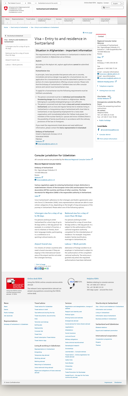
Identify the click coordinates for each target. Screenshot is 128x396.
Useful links (68, 360)
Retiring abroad (40, 361)
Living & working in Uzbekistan (44, 20)
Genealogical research (72, 345)
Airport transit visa (43, 244)
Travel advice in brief (41, 309)
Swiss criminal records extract (74, 342)
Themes (98, 345)
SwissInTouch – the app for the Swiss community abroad (77, 376)
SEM (36, 196)
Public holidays (104, 120)
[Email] (47, 268)
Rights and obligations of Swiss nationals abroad (48, 372)
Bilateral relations (101, 327)
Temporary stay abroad (42, 355)
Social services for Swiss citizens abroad (77, 324)
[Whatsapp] (45, 268)
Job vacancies (8, 316)
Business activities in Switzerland (106, 319)
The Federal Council (14, 3)
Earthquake (38, 325)
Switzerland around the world (48, 3)
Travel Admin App (40, 340)
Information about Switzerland (106, 316)
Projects (98, 342)
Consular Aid (39, 331)
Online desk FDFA (35, 278)
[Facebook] (36, 268)
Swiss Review (69, 363)
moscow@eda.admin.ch (46, 180)
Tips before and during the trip (44, 313)
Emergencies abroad (71, 321)
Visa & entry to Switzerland (69, 20)
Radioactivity (39, 328)
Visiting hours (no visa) (107, 90)
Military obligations (71, 339)
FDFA (29, 3)
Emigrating (38, 352)
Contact (100, 36)
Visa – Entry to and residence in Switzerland (110, 306)
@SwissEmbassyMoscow (110, 130)
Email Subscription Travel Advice (45, 337)
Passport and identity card (73, 311)
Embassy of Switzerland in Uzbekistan (16, 324)
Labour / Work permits (75, 244)
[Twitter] (38, 268)
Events (6, 309)
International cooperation (105, 20)
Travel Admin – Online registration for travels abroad (77, 356)
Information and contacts (104, 309)
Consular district (104, 134)
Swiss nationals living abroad (44, 367)
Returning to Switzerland (43, 364)
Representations (18, 19)
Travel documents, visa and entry (45, 316)
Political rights (69, 315)
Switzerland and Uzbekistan (88, 20)
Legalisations (69, 327)
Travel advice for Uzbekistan (43, 306)
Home (6, 27)
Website (39, 141)
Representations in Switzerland (44, 349)
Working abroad (40, 358)
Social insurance (70, 333)
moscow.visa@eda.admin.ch (110, 78)
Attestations (69, 330)
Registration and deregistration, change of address (78, 307)
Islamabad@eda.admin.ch (48, 144)
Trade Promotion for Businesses (75, 372)
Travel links (38, 334)
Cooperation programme (104, 339)
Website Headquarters (105, 82)
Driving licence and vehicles (74, 318)
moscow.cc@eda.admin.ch (110, 74)
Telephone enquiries (106, 86)
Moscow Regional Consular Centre (77, 159)
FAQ (36, 319)
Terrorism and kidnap (41, 322)
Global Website (103, 98)
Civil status (68, 369)
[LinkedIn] (40, 268)
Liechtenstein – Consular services (75, 352)
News (7, 19)
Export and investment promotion (107, 330)
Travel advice (30, 19)
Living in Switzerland (102, 313)
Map (99, 57)
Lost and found (70, 336)
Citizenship (68, 366)
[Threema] (43, 268)
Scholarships (69, 349)
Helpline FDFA (92, 278)
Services (59, 19)
